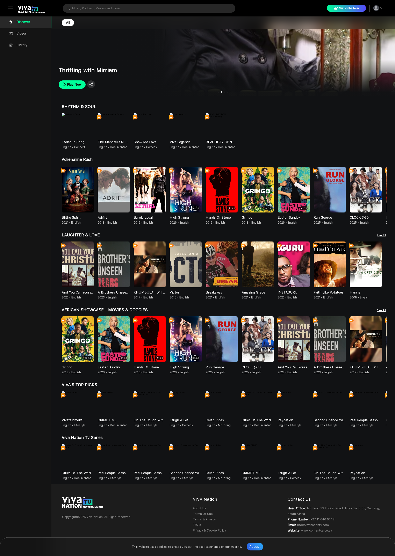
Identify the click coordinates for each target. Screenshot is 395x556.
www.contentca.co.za (316, 530)
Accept (255, 547)
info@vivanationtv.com (313, 525)
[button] (383, 191)
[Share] (91, 84)
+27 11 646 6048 (322, 519)
